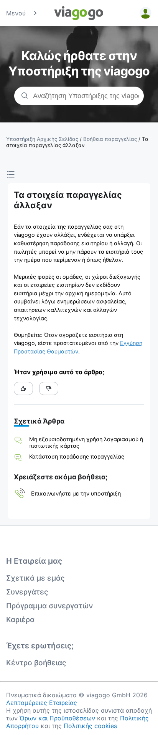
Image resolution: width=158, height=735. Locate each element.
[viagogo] (79, 13)
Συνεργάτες (27, 591)
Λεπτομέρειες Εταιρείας (41, 703)
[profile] (144, 13)
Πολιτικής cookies (90, 726)
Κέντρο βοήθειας (36, 662)
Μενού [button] (16, 13)
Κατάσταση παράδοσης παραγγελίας (76, 456)
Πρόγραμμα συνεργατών (49, 605)
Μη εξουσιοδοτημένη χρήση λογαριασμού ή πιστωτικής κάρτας (86, 442)
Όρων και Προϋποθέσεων (57, 718)
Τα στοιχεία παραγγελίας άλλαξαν (77, 142)
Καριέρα (20, 619)
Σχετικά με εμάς (35, 578)
